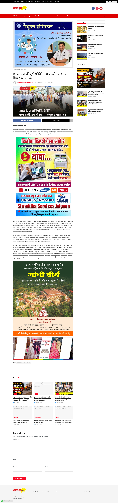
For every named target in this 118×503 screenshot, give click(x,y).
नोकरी (29, 1)
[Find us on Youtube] (101, 8)
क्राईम (26, 1)
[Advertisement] (43, 370)
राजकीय (50, 1)
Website (47, 466)
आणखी (46, 1)
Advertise (36, 491)
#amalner (19, 362)
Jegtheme (20, 498)
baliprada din (27, 362)
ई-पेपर (58, 1)
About (30, 491)
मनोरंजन (54, 1)
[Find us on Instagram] (97, 8)
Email (15, 467)
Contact (55, 491)
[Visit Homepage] (20, 8)
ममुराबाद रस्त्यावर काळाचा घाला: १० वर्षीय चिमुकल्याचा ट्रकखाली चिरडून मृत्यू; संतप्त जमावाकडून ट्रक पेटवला (22, 398)
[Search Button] (104, 16)
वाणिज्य (32, 1)
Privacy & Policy (46, 491)
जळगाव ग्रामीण (23, 69)
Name (15, 459)
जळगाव (18, 1)
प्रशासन (22, 1)
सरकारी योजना (37, 1)
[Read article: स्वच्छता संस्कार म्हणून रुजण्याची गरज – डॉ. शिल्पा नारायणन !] (43, 412)
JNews (18, 495)
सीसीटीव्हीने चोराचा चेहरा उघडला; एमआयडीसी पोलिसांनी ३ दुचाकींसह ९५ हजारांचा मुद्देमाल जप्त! (63, 398)
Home (14, 1)
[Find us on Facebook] (93, 8)
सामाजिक (42, 1)
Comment (16, 439)
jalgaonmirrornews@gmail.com (26, 82)
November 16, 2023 (41, 82)
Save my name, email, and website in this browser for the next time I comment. (35, 474)
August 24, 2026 (17, 402)
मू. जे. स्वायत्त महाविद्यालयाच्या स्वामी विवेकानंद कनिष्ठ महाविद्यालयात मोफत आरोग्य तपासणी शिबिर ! (42, 398)
